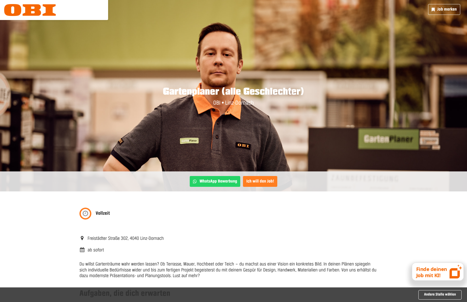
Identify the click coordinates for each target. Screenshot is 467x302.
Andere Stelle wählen (440, 295)
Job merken (447, 9)
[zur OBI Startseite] (30, 10)
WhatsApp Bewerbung (218, 181)
